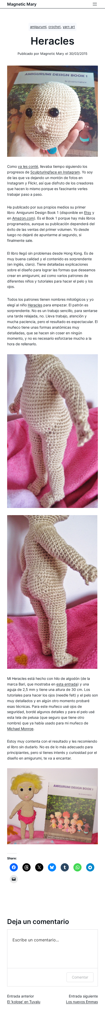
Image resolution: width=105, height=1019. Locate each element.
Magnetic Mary (21, 4)
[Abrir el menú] (95, 4)
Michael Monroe (20, 729)
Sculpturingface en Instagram (55, 172)
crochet (54, 27)
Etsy (87, 213)
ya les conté (28, 166)
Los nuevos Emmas (82, 1002)
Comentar (80, 977)
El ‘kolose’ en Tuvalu (23, 1002)
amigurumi (38, 27)
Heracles (35, 305)
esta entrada (66, 684)
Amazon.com (23, 218)
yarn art (69, 27)
